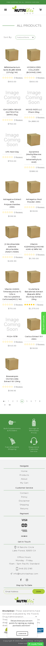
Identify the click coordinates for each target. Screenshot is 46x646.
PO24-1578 (12, 336)
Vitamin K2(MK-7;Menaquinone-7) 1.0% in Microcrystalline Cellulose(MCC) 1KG (12, 294)
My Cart (24, 483)
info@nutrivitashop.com (25, 574)
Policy (24, 497)
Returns (24, 508)
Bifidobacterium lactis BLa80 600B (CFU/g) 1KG (12, 69)
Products (24, 475)
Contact (24, 493)
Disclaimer (24, 501)
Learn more (22, 633)
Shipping (24, 505)
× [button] (36, 616)
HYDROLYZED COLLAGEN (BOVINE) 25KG (33, 69)
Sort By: (8, 37)
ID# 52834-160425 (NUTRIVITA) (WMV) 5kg (12, 112)
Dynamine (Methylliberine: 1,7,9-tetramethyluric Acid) (34, 157)
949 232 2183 (25, 568)
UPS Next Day (12, 152)
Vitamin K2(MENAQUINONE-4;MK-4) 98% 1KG (34, 246)
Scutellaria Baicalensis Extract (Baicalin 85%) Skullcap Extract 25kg (34, 294)
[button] (25, 644)
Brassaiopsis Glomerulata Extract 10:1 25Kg (12, 379)
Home (24, 471)
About (24, 479)
